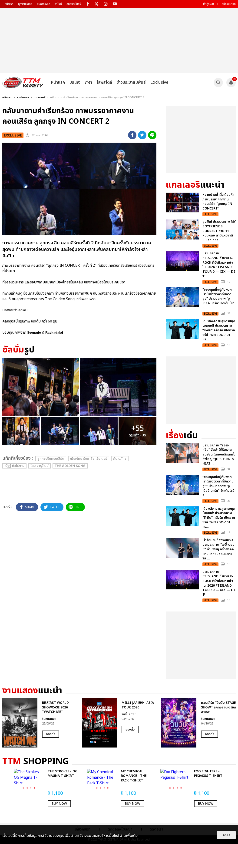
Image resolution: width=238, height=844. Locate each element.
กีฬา (88, 82)
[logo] (23, 82)
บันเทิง (74, 82)
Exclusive (159, 82)
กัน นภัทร (119, 458)
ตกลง (226, 835)
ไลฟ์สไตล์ (104, 82)
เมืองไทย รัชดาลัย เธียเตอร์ (88, 458)
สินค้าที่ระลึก (43, 4)
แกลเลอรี (40, 97)
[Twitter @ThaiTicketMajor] (97, 4)
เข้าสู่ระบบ (208, 4)
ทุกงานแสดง (25, 4)
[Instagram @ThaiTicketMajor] (106, 4)
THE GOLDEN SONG (70, 465)
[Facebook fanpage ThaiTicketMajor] (87, 4)
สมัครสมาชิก (229, 4)
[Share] (132, 135)
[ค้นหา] (218, 82)
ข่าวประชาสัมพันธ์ (131, 82)
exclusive (23, 97)
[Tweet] (142, 135)
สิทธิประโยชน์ (73, 4)
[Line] (152, 135)
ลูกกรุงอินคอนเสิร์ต (50, 458)
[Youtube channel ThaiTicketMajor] (115, 4)
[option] (39, 722)
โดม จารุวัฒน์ (39, 465)
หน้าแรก (9, 4)
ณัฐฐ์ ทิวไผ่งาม (14, 465)
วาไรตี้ (58, 4)
